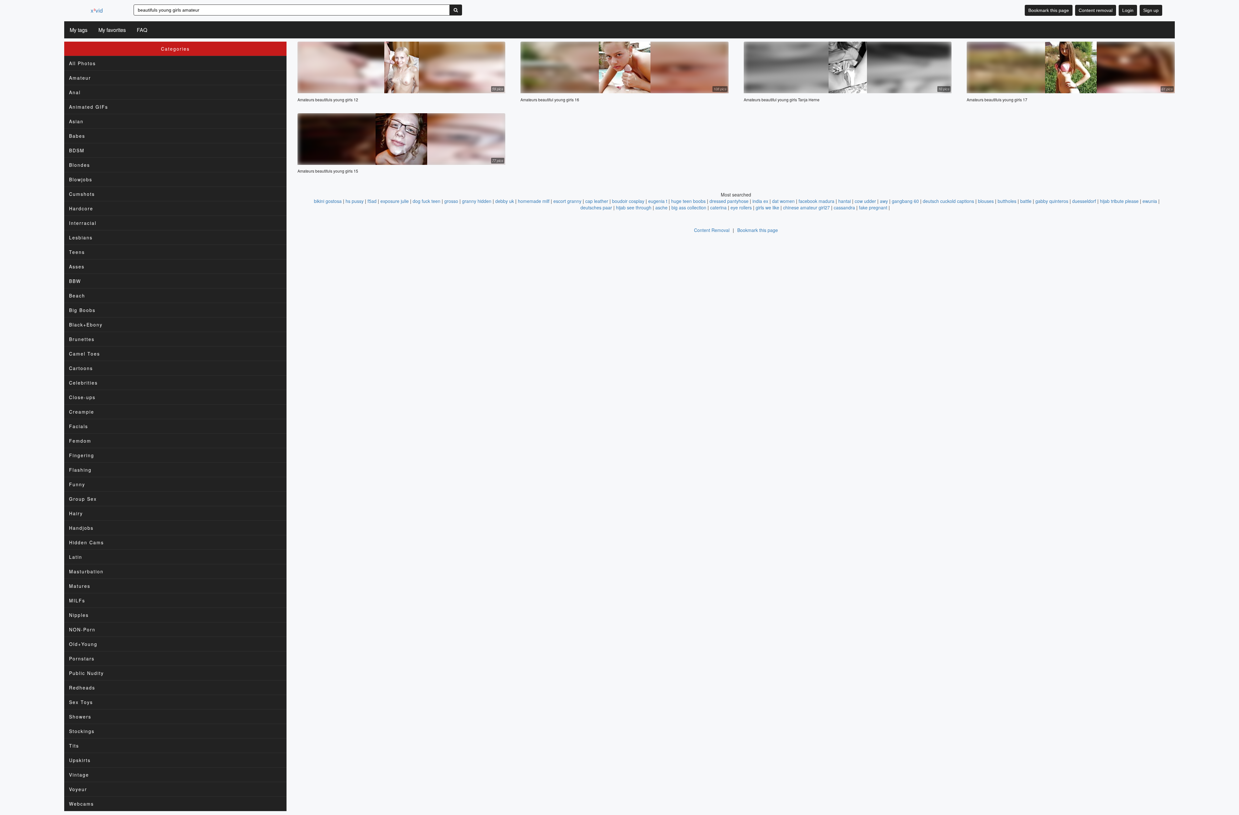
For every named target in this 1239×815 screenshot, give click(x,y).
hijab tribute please (1119, 201)
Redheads (82, 687)
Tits (74, 745)
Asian (76, 121)
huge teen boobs (688, 201)
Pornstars (82, 658)
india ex (760, 201)
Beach (77, 295)
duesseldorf (1084, 201)
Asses (77, 266)
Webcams (81, 803)
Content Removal (712, 230)
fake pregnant (873, 207)
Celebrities (83, 382)
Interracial (82, 223)
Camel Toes (84, 353)
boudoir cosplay (628, 201)
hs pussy (355, 201)
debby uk (504, 201)
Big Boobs (82, 310)
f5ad (372, 201)
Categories (175, 48)
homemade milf (533, 201)
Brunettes (82, 339)
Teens (77, 252)
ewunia (1150, 201)
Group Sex (83, 499)
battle (1026, 201)
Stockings (82, 731)
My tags (78, 30)
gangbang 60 (905, 201)
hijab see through (633, 207)
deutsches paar (596, 207)
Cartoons (81, 368)
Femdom (80, 441)
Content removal (1096, 10)
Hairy (76, 513)
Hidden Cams (86, 542)
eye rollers (741, 207)
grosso (451, 201)
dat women (783, 201)
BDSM (77, 150)
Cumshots (82, 194)
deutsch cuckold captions (948, 201)
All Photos (82, 63)
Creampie (81, 411)
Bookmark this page (1048, 10)
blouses (986, 201)
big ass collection (688, 207)
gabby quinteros (1051, 201)
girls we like (767, 207)
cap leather (596, 201)
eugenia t (657, 201)
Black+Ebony (86, 324)
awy (884, 201)
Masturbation (86, 571)
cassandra (844, 207)
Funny (77, 484)
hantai (844, 201)
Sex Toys (81, 702)
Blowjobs (80, 179)
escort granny (567, 201)
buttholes (1007, 201)
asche (661, 207)
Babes (77, 136)
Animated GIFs (88, 107)
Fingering (81, 455)
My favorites (112, 30)
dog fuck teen (426, 201)
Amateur (80, 78)
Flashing (80, 470)
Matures (79, 586)
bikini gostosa (328, 201)
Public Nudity (86, 673)
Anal (75, 92)
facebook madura (816, 201)
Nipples (79, 615)
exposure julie (394, 201)
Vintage (79, 774)
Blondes (79, 165)
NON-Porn (82, 629)
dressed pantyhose (729, 201)
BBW (75, 281)
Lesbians (81, 237)
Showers (80, 716)
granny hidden (476, 201)
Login (1127, 10)
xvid (97, 10)
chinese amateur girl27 (806, 207)
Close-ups (82, 397)
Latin (75, 557)
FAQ (142, 30)
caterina (718, 207)
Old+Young (83, 644)
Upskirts (80, 760)
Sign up (1151, 10)
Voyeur (78, 789)
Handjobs (81, 528)
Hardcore (81, 208)
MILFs (77, 600)
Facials (78, 426)
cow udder (865, 201)
